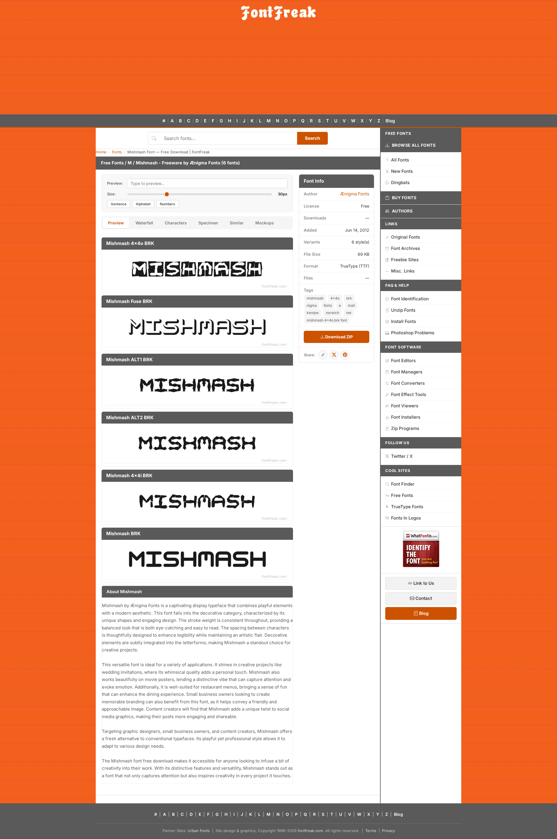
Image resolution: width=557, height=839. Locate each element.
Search (312, 138)
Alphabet (143, 204)
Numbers (167, 204)
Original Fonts (405, 237)
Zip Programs (405, 428)
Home (101, 152)
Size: (111, 194)
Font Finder (403, 484)
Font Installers (405, 417)
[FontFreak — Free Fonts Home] (278, 13)
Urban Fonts (199, 830)
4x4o (334, 298)
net (348, 312)
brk (349, 298)
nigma (312, 305)
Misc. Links (403, 271)
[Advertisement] (278, 70)
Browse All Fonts (414, 145)
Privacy (388, 830)
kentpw (313, 312)
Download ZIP (338, 336)
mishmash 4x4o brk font (327, 320)
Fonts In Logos (406, 518)
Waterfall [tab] (144, 222)
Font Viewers (404, 405)
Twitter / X (402, 456)
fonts (328, 305)
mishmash (315, 298)
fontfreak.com (310, 830)
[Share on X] (334, 354)
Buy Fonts (404, 197)
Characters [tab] (176, 222)
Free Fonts (112, 163)
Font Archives (405, 248)
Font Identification (410, 299)
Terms (370, 830)
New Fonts (402, 171)
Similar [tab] (237, 222)
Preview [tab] (116, 222)
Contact (423, 598)
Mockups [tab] (264, 222)
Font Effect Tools (408, 394)
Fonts (117, 152)
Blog (390, 121)
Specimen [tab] (208, 222)
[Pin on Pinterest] (345, 354)
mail (351, 305)
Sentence (118, 204)
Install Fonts (403, 321)
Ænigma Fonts (205, 163)
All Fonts (400, 160)
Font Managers (406, 372)
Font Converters (408, 383)
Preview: (115, 183)
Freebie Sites (405, 259)
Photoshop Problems (412, 332)
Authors (402, 210)
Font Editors (403, 360)
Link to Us (423, 583)
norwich (332, 312)
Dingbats (400, 182)
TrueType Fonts (407, 506)
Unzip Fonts (403, 310)
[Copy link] (323, 354)
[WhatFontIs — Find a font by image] (421, 565)
